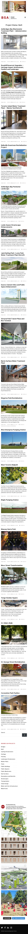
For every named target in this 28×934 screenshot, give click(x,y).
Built (2, 749)
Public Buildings (5, 766)
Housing (3, 756)
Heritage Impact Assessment (13, 92)
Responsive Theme (13, 931)
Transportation (5, 781)
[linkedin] (8, 928)
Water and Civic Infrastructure (9, 786)
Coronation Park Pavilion (10, 693)
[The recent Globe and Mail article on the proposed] (14, 877)
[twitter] (2, 928)
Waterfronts (4, 788)
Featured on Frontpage (11, 426)
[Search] (24, 735)
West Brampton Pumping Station (13, 430)
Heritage (3, 754)
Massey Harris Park (8, 529)
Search (3, 732)
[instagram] (11, 928)
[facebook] (5, 928)
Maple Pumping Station (10, 500)
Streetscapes (4, 778)
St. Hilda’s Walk (7, 623)
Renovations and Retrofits (8, 776)
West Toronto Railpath (9, 465)
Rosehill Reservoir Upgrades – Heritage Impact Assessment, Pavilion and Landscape (12, 67)
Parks (2, 764)
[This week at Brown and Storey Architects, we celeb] (14, 903)
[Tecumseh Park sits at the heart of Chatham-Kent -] (14, 824)
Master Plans (4, 761)
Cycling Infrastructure (7, 751)
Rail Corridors (5, 773)
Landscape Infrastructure (8, 759)
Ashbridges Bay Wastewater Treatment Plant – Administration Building (13, 31)
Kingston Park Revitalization (11, 398)
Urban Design (4, 783)
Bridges (3, 746)
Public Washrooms (6, 771)
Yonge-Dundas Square (9, 598)
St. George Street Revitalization (13, 662)
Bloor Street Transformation (11, 565)
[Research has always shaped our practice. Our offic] (14, 850)
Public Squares (5, 769)
